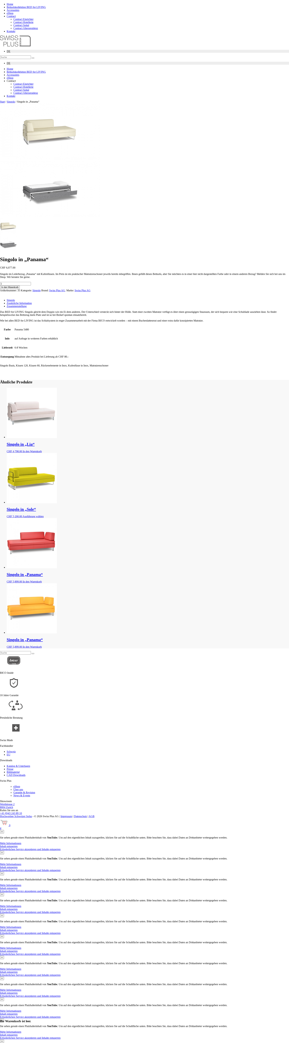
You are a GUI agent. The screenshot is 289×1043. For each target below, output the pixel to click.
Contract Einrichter (23, 19)
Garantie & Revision (24, 792)
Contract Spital (21, 25)
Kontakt (11, 31)
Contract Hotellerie (23, 22)
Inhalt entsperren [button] (9, 846)
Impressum (66, 816)
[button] (33, 58)
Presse (10, 769)
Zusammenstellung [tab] (17, 306)
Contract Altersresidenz (25, 28)
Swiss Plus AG (57, 290)
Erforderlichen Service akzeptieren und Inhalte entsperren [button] (30, 849)
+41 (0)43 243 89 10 (11, 813)
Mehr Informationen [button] (10, 843)
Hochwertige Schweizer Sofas (16, 816)
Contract (11, 16)
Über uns (18, 789)
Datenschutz (80, 816)
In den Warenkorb (9, 287)
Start (2, 101)
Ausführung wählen (33, 516)
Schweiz (11, 751)
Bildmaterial (13, 772)
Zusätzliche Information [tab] (19, 303)
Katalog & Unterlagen (18, 766)
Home (10, 4)
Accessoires (13, 10)
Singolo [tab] (11, 300)
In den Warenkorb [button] (32, 451)
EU (8, 754)
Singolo (11, 101)
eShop (10, 13)
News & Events (21, 795)
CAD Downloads (16, 775)
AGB (91, 816)
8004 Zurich (6, 807)
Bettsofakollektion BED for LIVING (26, 7)
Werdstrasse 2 (7, 804)
